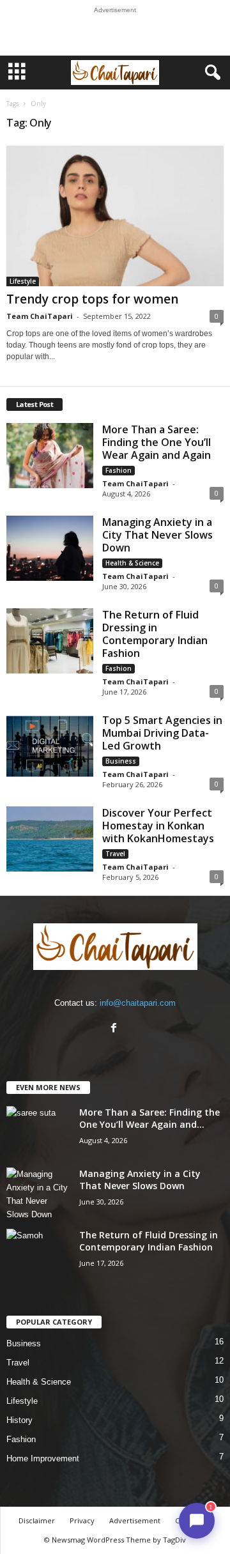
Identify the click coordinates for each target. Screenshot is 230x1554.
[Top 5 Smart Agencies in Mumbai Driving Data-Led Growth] (49, 746)
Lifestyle (23, 281)
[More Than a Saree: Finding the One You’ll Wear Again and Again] (49, 455)
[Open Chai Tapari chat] (197, 1521)
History (19, 1420)
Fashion (118, 470)
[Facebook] (115, 1029)
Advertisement (134, 1520)
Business (120, 761)
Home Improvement (42, 1458)
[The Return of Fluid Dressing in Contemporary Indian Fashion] (49, 640)
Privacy (82, 1520)
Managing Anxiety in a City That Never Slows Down (157, 535)
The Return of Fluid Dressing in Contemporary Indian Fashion (155, 634)
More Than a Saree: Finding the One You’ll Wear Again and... (149, 1118)
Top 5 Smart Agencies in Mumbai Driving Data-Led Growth (162, 733)
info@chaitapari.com (138, 1003)
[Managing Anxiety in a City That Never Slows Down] (49, 548)
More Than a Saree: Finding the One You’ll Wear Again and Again (156, 442)
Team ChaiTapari (39, 316)
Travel (115, 853)
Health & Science (132, 562)
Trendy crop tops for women (92, 299)
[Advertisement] (115, 34)
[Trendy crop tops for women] (115, 216)
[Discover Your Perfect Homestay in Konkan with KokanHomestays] (49, 839)
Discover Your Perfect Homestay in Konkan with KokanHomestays (158, 825)
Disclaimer (37, 1520)
